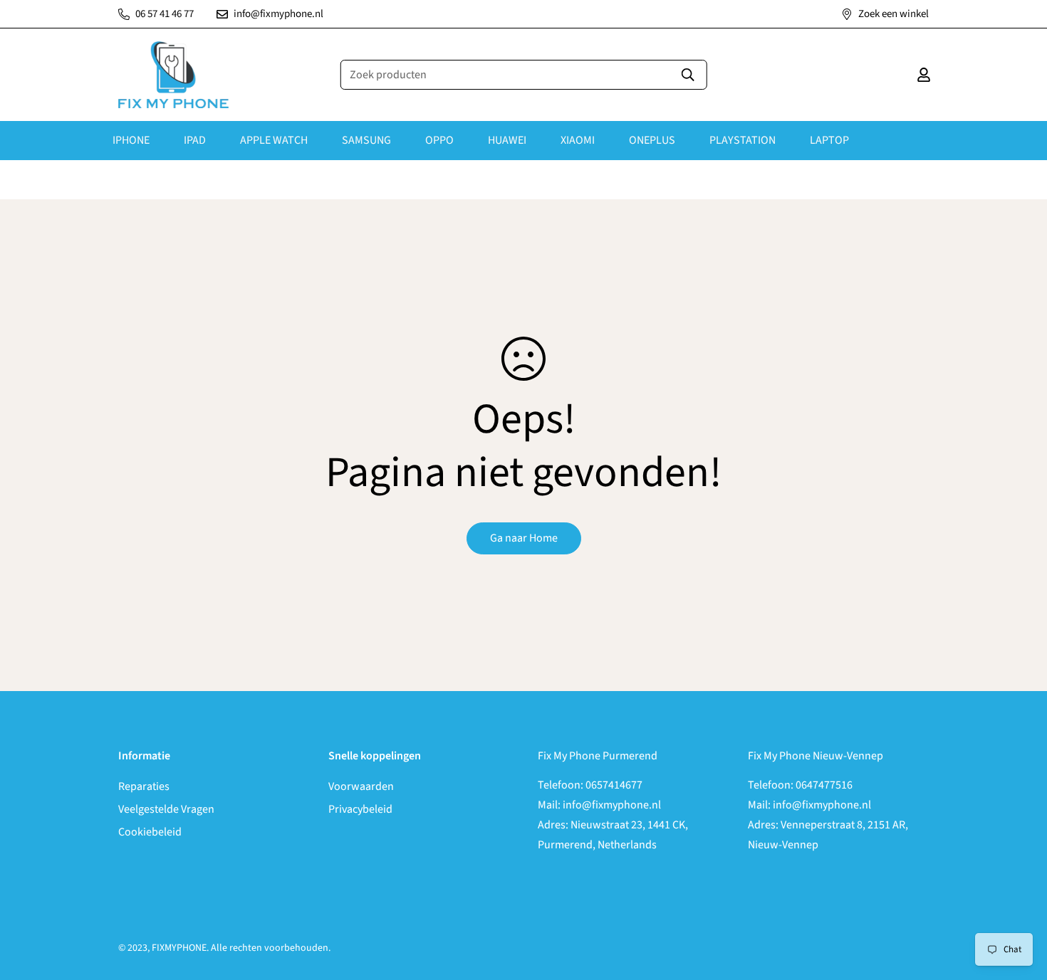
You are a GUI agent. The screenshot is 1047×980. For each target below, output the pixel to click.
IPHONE (131, 140)
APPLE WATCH (274, 140)
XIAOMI (578, 140)
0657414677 (613, 785)
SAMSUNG (366, 140)
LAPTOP (829, 140)
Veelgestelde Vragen (166, 809)
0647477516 (824, 785)
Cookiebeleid (150, 832)
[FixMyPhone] (173, 74)
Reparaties (144, 786)
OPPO (439, 140)
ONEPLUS (652, 140)
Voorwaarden (361, 786)
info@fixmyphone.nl (612, 805)
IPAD (195, 140)
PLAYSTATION (742, 140)
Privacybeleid (360, 809)
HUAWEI (507, 140)
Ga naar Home (524, 538)
